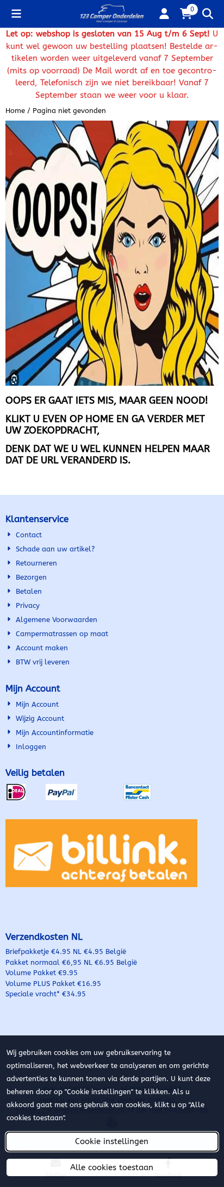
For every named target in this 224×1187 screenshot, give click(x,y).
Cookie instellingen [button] (111, 1141)
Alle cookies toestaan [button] (111, 1167)
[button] (16, 13)
